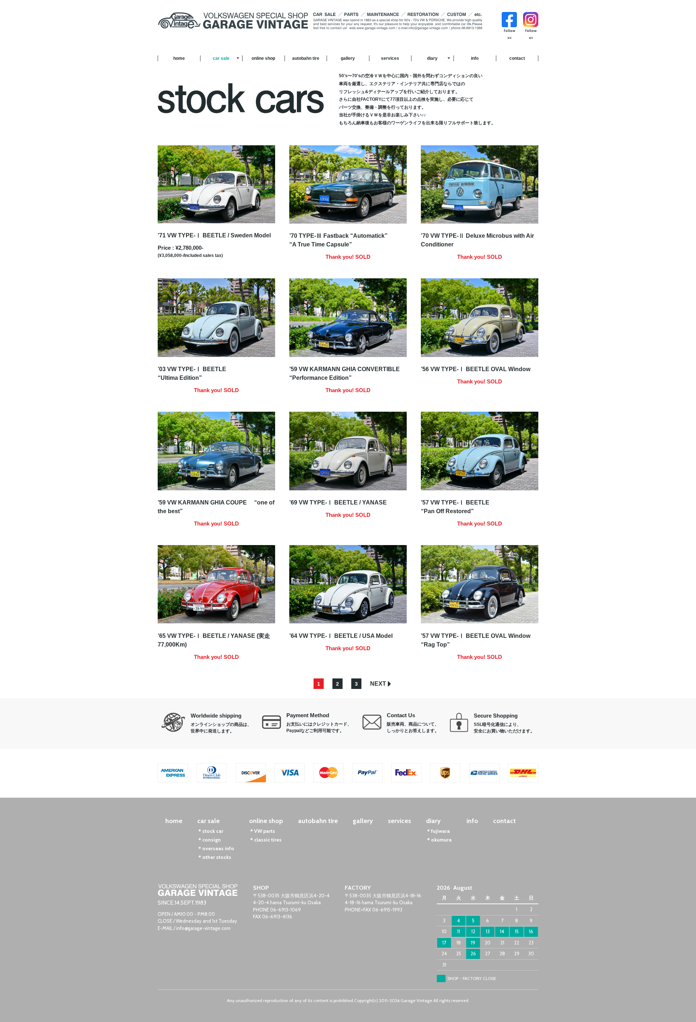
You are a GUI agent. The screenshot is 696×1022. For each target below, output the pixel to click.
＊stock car (210, 831)
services (390, 58)
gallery (348, 58)
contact (517, 58)
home (179, 58)
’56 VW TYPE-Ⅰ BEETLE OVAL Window (475, 369)
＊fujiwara (438, 831)
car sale (221, 58)
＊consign (209, 839)
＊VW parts (262, 831)
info (474, 58)
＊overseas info (215, 848)
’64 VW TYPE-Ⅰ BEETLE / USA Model (341, 636)
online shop (263, 58)
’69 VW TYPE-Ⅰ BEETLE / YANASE (338, 502)
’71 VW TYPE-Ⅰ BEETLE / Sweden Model (214, 235)
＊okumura (439, 839)
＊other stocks (214, 857)
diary (432, 58)
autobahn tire (305, 58)
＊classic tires (265, 839)
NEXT (378, 684)
